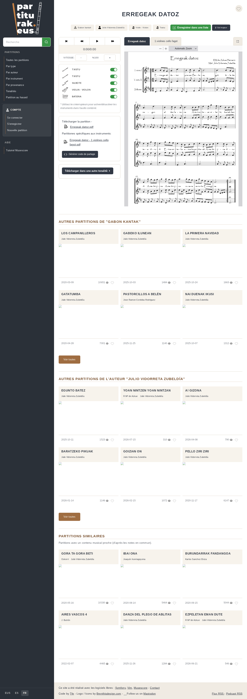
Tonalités (11, 91)
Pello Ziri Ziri (197, 451)
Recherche (46, 42)
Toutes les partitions (17, 60)
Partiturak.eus (27, 18)
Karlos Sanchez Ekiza (196, 559)
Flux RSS (218, 693)
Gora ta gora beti (77, 553)
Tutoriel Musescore (17, 150)
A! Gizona (193, 390)
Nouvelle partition (17, 130)
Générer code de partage (82, 154)
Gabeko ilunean (137, 233)
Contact (155, 687)
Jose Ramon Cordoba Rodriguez (139, 300)
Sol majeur (221, 27)
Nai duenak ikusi (199, 294)
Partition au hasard (17, 97)
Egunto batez (73, 390)
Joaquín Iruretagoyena (134, 559)
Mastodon (149, 693)
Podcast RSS (234, 693)
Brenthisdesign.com (108, 693)
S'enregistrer (14, 123)
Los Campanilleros (78, 233)
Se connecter (14, 117)
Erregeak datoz (137, 41)
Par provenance (15, 85)
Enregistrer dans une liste (192, 27)
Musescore (140, 687)
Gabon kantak (84, 27)
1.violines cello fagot (166, 41)
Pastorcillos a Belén (142, 294)
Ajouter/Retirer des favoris (238, 8)
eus (7, 693)
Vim (129, 687)
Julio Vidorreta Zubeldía (113, 27)
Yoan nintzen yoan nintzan (147, 390)
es (16, 693)
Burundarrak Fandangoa (208, 553)
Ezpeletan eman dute (203, 614)
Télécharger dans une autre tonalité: (86, 170)
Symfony (120, 687)
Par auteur (12, 72)
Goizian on (132, 451)
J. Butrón (65, 620)
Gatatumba (71, 294)
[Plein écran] (237, 41)
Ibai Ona (130, 553)
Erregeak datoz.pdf (81, 126)
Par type (11, 66)
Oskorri (65, 559)
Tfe (72, 693)
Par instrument (14, 78)
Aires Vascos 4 (74, 614)
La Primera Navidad (202, 233)
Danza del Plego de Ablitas (147, 614)
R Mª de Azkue (130, 396)
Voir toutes (69, 359)
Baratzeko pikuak (77, 451)
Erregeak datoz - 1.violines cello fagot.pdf (89, 142)
